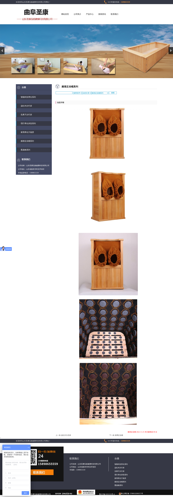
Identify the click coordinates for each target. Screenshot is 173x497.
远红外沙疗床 (26, 106)
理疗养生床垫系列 (28, 123)
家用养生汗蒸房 (27, 132)
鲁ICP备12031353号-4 (107, 494)
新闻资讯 (102, 14)
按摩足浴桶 (119, 435)
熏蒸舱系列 (25, 150)
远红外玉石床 (66, 435)
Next (171, 50)
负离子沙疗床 (26, 115)
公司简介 (77, 14)
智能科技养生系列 (28, 97)
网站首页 (65, 14)
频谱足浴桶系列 (27, 141)
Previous (2, 50)
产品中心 (90, 14)
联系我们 (114, 14)
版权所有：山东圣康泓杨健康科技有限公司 (35, 494)
